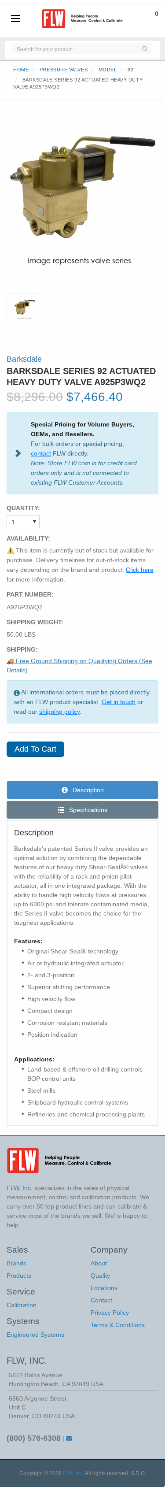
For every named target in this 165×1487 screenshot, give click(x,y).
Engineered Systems (35, 1334)
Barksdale (24, 359)
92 (130, 69)
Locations (104, 1287)
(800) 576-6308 (34, 1438)
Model (108, 69)
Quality (100, 1275)
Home (21, 69)
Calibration (22, 1305)
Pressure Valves (64, 69)
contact (41, 453)
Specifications (87, 809)
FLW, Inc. (73, 1473)
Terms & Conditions (118, 1324)
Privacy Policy (110, 1312)
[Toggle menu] (15, 19)
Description (87, 790)
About (99, 1263)
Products (19, 1275)
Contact (101, 1300)
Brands (16, 1263)
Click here (140, 569)
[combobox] (74, 48)
